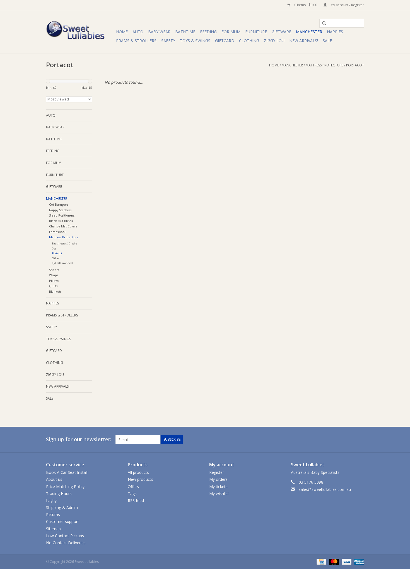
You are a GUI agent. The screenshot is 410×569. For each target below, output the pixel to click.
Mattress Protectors (324, 65)
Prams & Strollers (136, 40)
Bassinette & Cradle (64, 243)
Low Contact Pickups (65, 535)
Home (122, 31)
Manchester (309, 31)
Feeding (208, 31)
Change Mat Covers (63, 226)
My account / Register (347, 5)
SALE (327, 40)
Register (216, 472)
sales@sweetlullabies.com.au (325, 489)
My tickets (218, 486)
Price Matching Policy (65, 486)
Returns (53, 514)
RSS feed (136, 500)
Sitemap (53, 528)
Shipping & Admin (62, 507)
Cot (54, 248)
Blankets (55, 291)
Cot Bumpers (58, 204)
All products (138, 472)
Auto (137, 31)
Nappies (335, 31)
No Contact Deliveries (66, 542)
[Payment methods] (321, 561)
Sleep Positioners (61, 215)
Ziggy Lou (274, 40)
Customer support (62, 521)
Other (56, 258)
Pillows (54, 281)
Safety (168, 40)
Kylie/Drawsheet (62, 263)
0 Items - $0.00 (305, 5)
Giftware (281, 31)
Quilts (53, 286)
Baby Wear (159, 31)
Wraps (53, 275)
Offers (133, 486)
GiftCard (224, 40)
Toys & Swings (195, 40)
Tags (132, 493)
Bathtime (185, 31)
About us (54, 479)
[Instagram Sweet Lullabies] (359, 439)
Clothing (249, 40)
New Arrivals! (303, 40)
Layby (51, 500)
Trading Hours (59, 493)
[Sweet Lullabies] (80, 32)
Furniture (256, 31)
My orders (218, 479)
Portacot (355, 65)
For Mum (230, 31)
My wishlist (219, 493)
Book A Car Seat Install (67, 472)
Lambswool (57, 232)
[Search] (322, 23)
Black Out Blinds (61, 221)
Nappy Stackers (60, 210)
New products (140, 479)
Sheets (54, 270)
